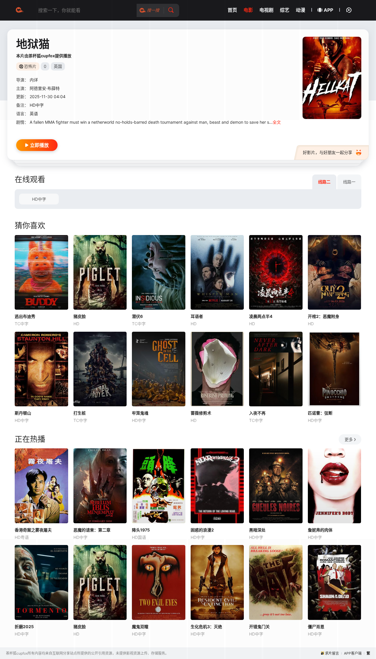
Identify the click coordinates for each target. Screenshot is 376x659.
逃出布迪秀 (25, 316)
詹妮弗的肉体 (320, 529)
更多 (349, 439)
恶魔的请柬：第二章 (91, 529)
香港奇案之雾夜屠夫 (33, 529)
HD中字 (39, 199)
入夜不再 (257, 412)
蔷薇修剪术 (201, 412)
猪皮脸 (79, 316)
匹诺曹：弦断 (320, 412)
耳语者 (197, 316)
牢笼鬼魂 (140, 412)
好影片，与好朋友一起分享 (327, 152)
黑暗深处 (257, 529)
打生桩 (79, 412)
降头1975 (141, 529)
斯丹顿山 (23, 412)
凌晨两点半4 (260, 316)
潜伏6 (137, 316)
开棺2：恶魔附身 (323, 316)
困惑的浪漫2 (202, 529)
